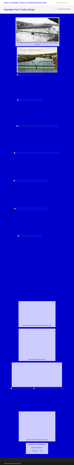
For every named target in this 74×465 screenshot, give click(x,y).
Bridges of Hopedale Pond (37, 447)
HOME (41, 450)
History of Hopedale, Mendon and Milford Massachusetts (25, 3)
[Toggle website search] (69, 2)
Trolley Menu (35, 450)
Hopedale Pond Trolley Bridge (64, 9)
